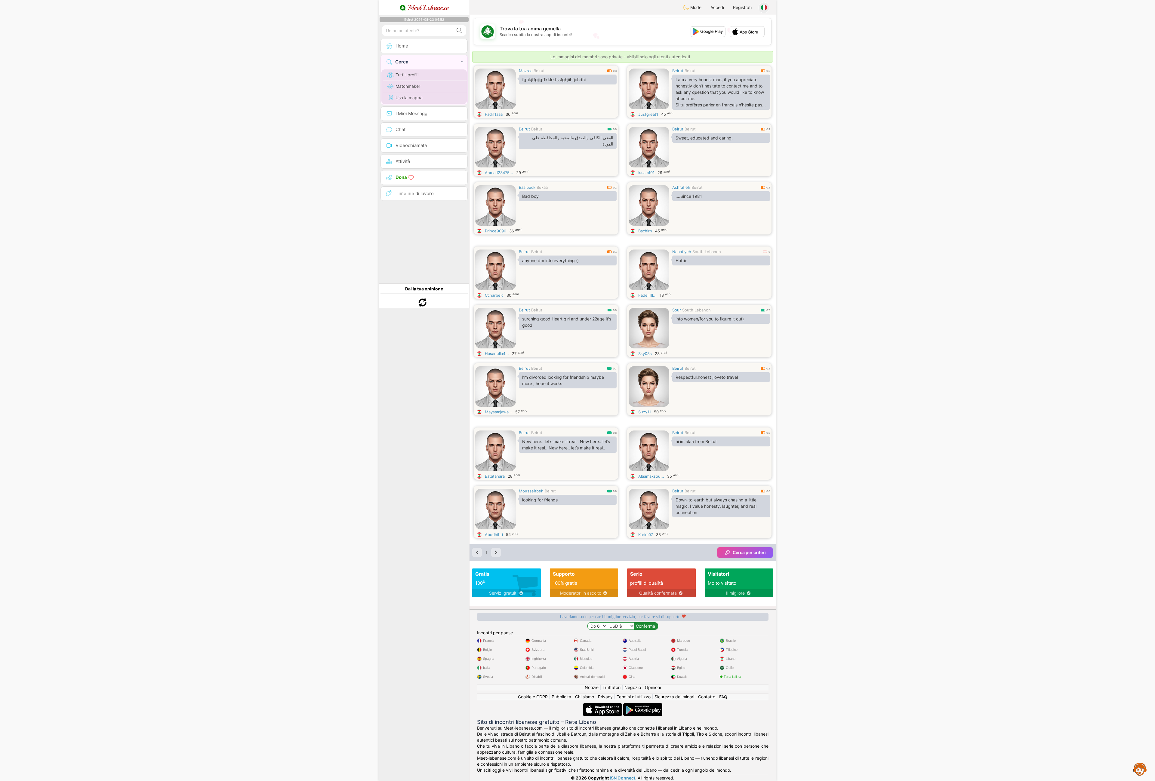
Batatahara (495, 476)
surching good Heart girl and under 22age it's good (566, 322)
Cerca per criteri (749, 552)
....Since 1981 (689, 196)
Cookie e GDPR (533, 696)
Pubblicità (561, 696)
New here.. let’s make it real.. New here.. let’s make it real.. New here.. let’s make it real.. (566, 444)
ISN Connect (622, 777)
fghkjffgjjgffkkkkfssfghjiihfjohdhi (554, 79)
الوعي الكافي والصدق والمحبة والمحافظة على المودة (572, 140)
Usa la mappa (409, 97)
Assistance (1140, 768)
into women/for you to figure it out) (710, 318)
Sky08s (645, 353)
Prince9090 (495, 230)
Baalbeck (527, 187)
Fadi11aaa (494, 114)
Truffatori (611, 687)
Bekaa (542, 187)
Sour (676, 310)
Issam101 (646, 172)
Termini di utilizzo (634, 696)
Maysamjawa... (498, 411)
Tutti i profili (407, 74)
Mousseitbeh (531, 491)
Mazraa (525, 70)
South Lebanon (706, 251)
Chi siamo (584, 696)
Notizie (592, 687)
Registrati (742, 7)
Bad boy (530, 196)
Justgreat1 (648, 114)
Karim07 (645, 534)
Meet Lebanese (427, 7)
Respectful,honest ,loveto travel (707, 377)
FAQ (723, 696)
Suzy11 (644, 411)
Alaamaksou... (651, 476)
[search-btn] (459, 30)
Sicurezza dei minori (674, 696)
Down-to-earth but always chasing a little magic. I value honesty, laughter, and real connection (716, 506)
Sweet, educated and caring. (704, 137)
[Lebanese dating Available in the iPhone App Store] (603, 706)
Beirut (539, 70)
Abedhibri (494, 534)
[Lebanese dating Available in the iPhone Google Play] (642, 706)
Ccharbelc (494, 295)
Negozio (632, 687)
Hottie (681, 260)
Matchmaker (408, 86)
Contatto (706, 696)
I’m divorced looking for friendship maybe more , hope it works (563, 380)
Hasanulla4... (497, 353)
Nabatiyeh (681, 251)
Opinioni (653, 687)
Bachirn (645, 230)
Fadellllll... (647, 295)
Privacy (605, 696)
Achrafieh (681, 187)
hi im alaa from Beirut (696, 441)
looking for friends (540, 499)
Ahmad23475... (499, 172)
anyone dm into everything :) (550, 260)
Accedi (717, 7)
